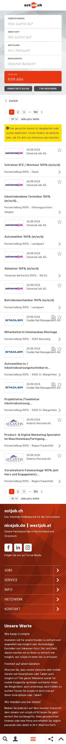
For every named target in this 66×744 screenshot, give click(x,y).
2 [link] (18, 112)
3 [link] (24, 112)
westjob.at (40, 525)
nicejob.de (14, 525)
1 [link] (11, 112)
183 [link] (36, 112)
